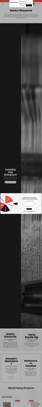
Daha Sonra (22, 5)
